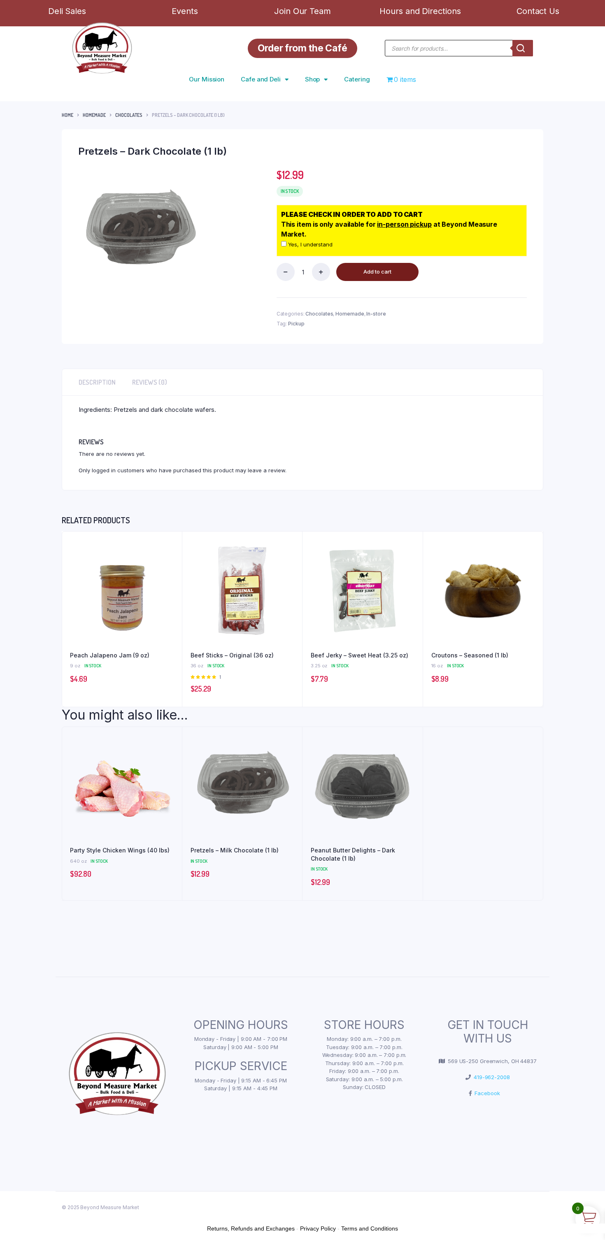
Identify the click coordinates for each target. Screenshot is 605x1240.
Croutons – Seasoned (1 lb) (469, 655)
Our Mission (206, 79)
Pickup (296, 323)
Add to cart (377, 271)
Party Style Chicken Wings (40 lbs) (120, 850)
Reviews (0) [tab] (149, 382)
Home (67, 115)
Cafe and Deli (261, 79)
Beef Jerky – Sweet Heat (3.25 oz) (359, 655)
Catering (357, 79)
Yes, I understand (309, 244)
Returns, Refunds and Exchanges (251, 1228)
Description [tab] (97, 382)
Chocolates (128, 115)
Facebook (486, 1093)
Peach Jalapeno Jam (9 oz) (109, 655)
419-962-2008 (490, 1077)
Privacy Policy (318, 1228)
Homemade (94, 115)
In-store (376, 314)
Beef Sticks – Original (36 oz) (232, 655)
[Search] (522, 48)
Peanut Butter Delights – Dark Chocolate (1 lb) (353, 854)
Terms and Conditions (369, 1228)
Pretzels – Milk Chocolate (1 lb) (235, 850)
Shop (312, 79)
